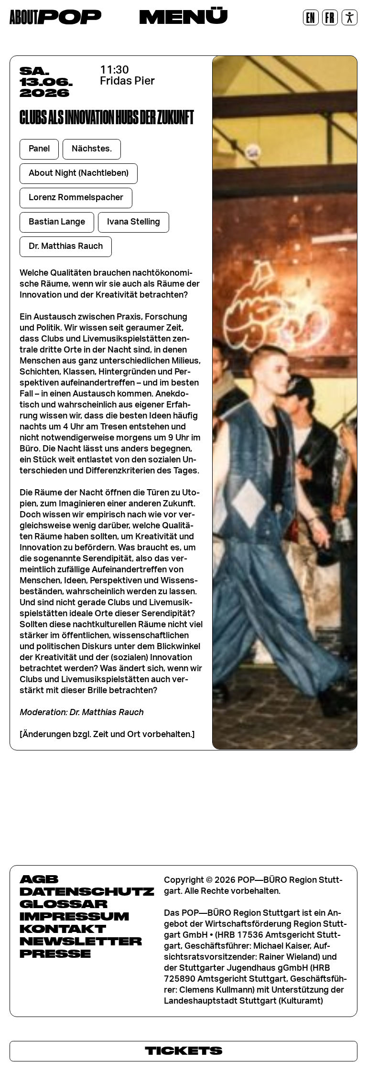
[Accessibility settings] (349, 17)
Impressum (74, 916)
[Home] (55, 17)
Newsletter (81, 941)
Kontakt (63, 928)
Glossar (64, 903)
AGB (39, 879)
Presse (55, 953)
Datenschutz (87, 891)
